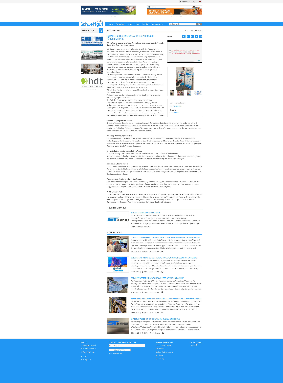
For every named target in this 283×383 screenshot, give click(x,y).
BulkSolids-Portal (89, 348)
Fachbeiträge (157, 24)
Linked (193, 345)
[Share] (183, 36)
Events (145, 24)
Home (110, 24)
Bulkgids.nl (86, 359)
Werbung (159, 355)
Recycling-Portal (88, 352)
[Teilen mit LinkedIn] (200, 36)
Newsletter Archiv (115, 353)
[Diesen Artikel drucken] (196, 36)
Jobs (137, 24)
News (129, 24)
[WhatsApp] (188, 36)
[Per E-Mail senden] (192, 36)
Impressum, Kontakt (163, 345)
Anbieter (120, 24)
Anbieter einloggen (188, 1)
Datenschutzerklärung (164, 352)
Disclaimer (160, 348)
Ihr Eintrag (160, 358)
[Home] (92, 24)
